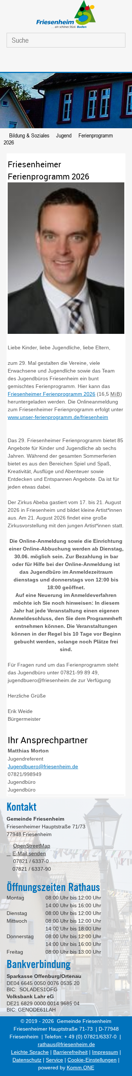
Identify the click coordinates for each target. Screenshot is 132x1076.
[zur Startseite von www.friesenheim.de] (66, 27)
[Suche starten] (114, 40)
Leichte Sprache (30, 1052)
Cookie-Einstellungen (92, 1060)
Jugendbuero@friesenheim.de (43, 766)
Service (54, 1060)
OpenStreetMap (31, 846)
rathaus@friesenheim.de (66, 1044)
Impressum (105, 1052)
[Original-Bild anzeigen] (66, 333)
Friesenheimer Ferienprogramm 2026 (51, 394)
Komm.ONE (80, 1067)
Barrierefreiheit (70, 1052)
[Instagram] (73, 61)
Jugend (64, 135)
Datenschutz (26, 1060)
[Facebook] (56, 61)
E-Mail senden (29, 853)
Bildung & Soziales (29, 135)
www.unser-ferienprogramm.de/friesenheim (58, 417)
